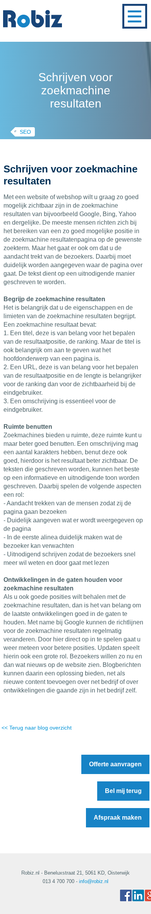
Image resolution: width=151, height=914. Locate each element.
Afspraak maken (118, 817)
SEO (25, 132)
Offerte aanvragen (115, 764)
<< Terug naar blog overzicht (37, 728)
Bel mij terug (123, 791)
